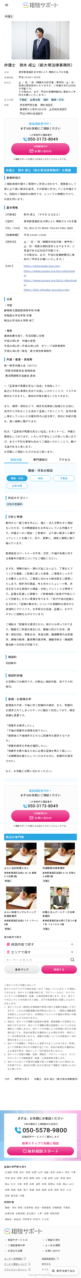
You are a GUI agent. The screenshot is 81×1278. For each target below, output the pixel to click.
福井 (68, 1178)
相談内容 (16, 459)
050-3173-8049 (43, 139)
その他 (45, 1219)
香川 (25, 1189)
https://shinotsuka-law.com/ (42, 266)
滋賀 (38, 1183)
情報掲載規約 (48, 1258)
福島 (46, 1172)
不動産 (64, 478)
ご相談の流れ (52, 1239)
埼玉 (67, 1172)
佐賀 (50, 1189)
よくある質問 (52, 1245)
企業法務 (17, 485)
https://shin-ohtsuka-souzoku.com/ (47, 289)
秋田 (34, 1172)
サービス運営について (15, 1264)
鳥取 (7, 1189)
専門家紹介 (40, 459)
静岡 (31, 1178)
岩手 (21, 1172)
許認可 (36, 1219)
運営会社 (46, 1264)
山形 (40, 1172)
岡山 (65, 1183)
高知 (38, 1189)
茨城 (7, 1178)
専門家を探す (22, 1078)
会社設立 (31, 1213)
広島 (58, 1183)
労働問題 (57, 1207)
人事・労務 (43, 1213)
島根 (13, 1189)
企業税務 (20, 1213)
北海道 (8, 1172)
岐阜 (38, 1178)
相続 (40, 478)
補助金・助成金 (13, 1219)
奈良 (44, 1183)
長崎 (56, 1189)
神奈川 (59, 1172)
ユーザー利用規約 (13, 1258)
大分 (68, 1189)
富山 (7, 1183)
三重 (44, 1178)
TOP (7, 1078)
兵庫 (31, 1183)
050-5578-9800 (44, 1130)
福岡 (44, 1189)
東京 (52, 1172)
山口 (71, 1183)
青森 (15, 1172)
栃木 (13, 1178)
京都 (25, 1183)
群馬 (19, 1178)
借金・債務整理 (43, 1207)
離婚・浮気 (17, 478)
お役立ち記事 (15, 1250)
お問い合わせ (52, 1250)
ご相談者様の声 (16, 1245)
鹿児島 (14, 1195)
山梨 (56, 1178)
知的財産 (54, 1213)
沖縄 (21, 1195)
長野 (50, 1178)
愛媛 (31, 1189)
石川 (13, 1183)
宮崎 (7, 1195)
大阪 (19, 1183)
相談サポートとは (18, 1239)
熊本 (62, 1189)
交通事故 (28, 1207)
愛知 (25, 1178)
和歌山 (51, 1183)
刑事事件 (27, 1219)
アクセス (64, 459)
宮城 (28, 1172)
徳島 (19, 1189)
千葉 (73, 1172)
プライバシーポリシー (15, 1269)
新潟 (62, 1178)
